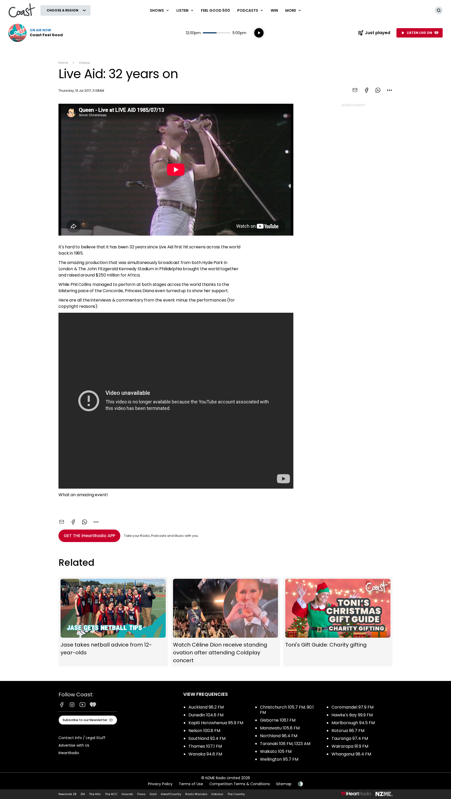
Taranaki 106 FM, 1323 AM (285, 744)
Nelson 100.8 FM (204, 731)
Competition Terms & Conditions (239, 783)
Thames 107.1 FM (205, 746)
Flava (141, 794)
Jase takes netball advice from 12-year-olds (113, 622)
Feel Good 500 (215, 10)
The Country (236, 794)
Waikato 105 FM (276, 751)
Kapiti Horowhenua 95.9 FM (215, 723)
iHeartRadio (68, 752)
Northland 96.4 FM (278, 736)
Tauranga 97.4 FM (349, 738)
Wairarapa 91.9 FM (349, 746)
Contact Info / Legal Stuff (81, 737)
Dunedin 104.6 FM (205, 715)
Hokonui (217, 794)
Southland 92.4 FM (206, 738)
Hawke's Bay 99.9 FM (352, 715)
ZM (82, 794)
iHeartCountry (171, 794)
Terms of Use (191, 783)
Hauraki (127, 794)
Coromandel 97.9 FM (352, 707)
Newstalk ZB (67, 794)
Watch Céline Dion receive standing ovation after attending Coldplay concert (225, 622)
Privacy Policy (160, 783)
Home (63, 62)
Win (274, 10)
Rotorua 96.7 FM (347, 731)
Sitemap (284, 783)
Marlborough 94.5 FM (353, 723)
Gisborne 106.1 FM (277, 720)
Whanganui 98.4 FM (351, 754)
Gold (153, 794)
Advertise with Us (73, 745)
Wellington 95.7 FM (279, 759)
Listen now (35, 33)
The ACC (111, 794)
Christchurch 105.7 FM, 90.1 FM (287, 709)
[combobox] (389, 90)
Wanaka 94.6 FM (205, 754)
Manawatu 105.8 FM (280, 728)
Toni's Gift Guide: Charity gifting (338, 622)
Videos (84, 62)
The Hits (95, 794)
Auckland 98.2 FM (206, 707)
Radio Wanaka (196, 794)
